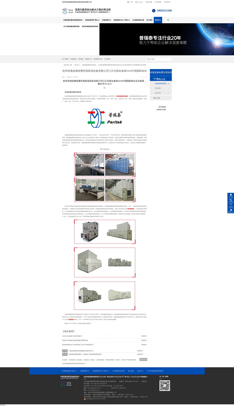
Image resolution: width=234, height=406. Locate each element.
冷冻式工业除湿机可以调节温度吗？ (72, 336)
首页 (71, 65)
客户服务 (149, 20)
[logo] (67, 14)
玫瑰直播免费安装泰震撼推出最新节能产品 (81, 351)
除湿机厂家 (88, 59)
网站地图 (149, 2)
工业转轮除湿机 (99, 360)
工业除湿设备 (133, 377)
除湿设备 (80, 59)
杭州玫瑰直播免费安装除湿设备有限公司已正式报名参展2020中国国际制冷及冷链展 (122, 65)
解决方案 (156, 98)
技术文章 (158, 93)
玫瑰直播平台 (106, 20)
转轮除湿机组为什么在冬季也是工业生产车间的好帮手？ (78, 344)
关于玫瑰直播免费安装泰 (71, 26)
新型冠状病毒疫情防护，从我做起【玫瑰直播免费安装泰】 (85, 354)
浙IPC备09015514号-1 (132, 381)
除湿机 (92, 360)
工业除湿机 (107, 59)
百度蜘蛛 (158, 2)
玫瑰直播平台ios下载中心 (122, 20)
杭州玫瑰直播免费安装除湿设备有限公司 (74, 363)
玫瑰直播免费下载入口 (92, 20)
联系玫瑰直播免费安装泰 (90, 26)
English (140, 2)
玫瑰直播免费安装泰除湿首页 (72, 20)
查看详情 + (140, 351)
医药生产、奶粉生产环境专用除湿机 (126, 360)
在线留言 (167, 2)
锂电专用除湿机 (109, 360)
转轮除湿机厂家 (97, 59)
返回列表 (143, 77)
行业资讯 (158, 88)
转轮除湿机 (73, 59)
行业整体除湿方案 (138, 20)
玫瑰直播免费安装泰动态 (89, 65)
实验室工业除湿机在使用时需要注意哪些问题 (75, 340)
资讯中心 (158, 20)
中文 (131, 2)
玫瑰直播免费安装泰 (122, 96)
